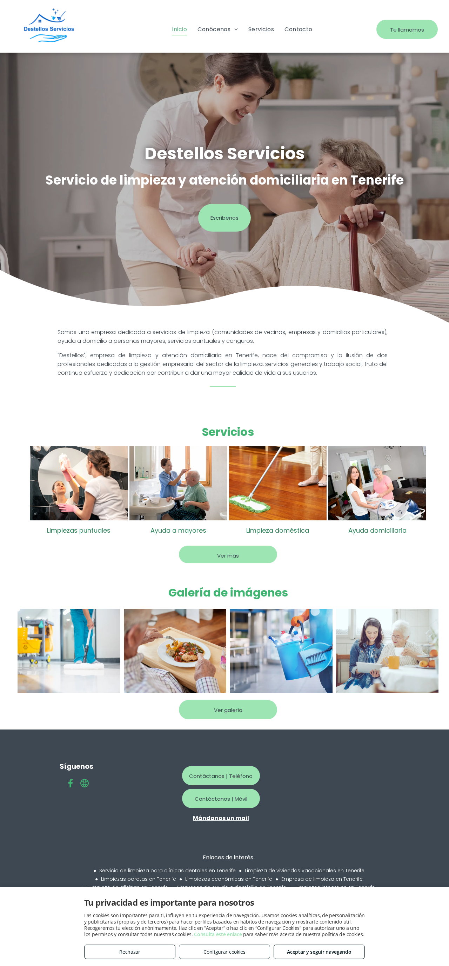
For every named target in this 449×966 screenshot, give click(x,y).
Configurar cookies (224, 951)
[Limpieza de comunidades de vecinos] (281, 651)
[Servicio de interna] (387, 651)
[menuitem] (179, 29)
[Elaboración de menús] (175, 651)
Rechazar (129, 951)
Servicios (228, 432)
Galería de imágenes (228, 592)
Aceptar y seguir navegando (319, 951)
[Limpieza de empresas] (69, 651)
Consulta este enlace (218, 934)
